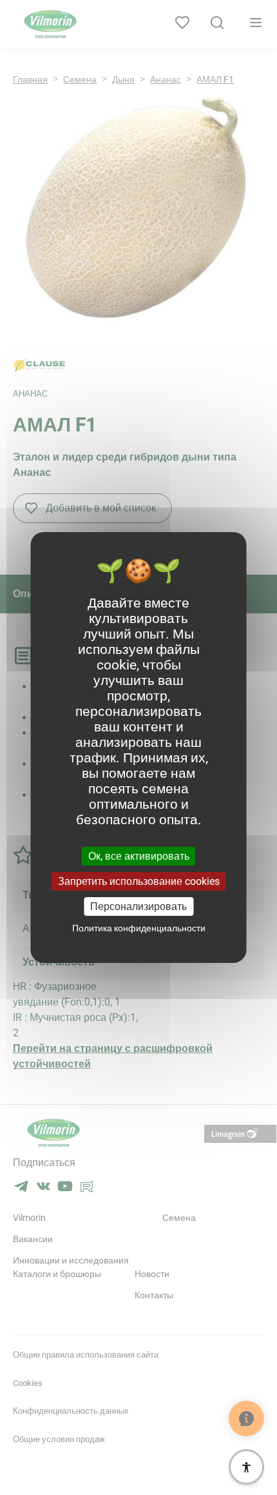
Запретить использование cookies (139, 881)
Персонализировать (138, 906)
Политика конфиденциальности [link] (138, 928)
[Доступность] (246, 1467)
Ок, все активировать (138, 855)
